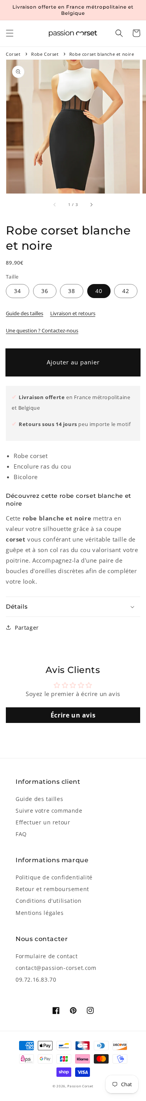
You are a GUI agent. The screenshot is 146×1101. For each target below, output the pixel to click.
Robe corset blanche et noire (101, 54)
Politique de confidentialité (54, 877)
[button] (9, 33)
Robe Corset (45, 54)
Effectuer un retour (43, 822)
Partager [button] (27, 627)
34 (17, 291)
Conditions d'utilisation (48, 900)
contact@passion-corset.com (56, 967)
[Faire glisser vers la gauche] (54, 204)
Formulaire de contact (47, 956)
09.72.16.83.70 (36, 979)
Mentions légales (40, 912)
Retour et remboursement (52, 889)
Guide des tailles (24, 313)
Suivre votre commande (49, 810)
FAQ (21, 834)
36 (44, 291)
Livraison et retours (72, 313)
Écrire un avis (73, 715)
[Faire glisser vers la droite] (91, 204)
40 (98, 291)
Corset (13, 54)
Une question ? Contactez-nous (42, 330)
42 (125, 291)
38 (71, 291)
